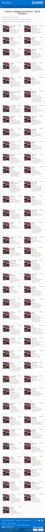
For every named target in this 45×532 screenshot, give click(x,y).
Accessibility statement (26, 520)
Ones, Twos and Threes (34, 182)
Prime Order (34, 26)
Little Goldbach (34, 78)
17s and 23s (34, 237)
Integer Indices (12, 458)
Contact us (4, 523)
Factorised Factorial (12, 483)
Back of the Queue (34, 117)
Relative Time (12, 352)
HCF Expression (34, 249)
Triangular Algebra (12, 389)
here (30, 21)
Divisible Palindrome (34, 418)
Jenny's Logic (33, 168)
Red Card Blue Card (34, 130)
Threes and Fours (12, 313)
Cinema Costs (33, 223)
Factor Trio (34, 106)
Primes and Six (34, 444)
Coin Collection (12, 363)
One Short (12, 141)
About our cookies (4, 530)
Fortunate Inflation (34, 430)
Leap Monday (13, 260)
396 (32, 325)
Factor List (12, 494)
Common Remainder (12, 249)
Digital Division (12, 130)
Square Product (12, 508)
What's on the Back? (34, 92)
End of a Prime (33, 300)
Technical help (18, 520)
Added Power (35, 362)
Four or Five (34, 260)
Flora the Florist (12, 326)
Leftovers (34, 457)
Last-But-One (35, 376)
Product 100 (13, 106)
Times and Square (12, 404)
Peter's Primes (33, 313)
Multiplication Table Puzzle (14, 93)
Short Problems (16, 17)
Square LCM (34, 469)
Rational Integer (33, 495)
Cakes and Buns (34, 142)
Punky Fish (12, 299)
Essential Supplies (34, 287)
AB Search (12, 196)
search (43, 6)
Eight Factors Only (13, 418)
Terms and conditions (11, 523)
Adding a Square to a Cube (35, 483)
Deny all (35, 529)
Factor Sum (12, 210)
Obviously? (12, 338)
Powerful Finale (12, 238)
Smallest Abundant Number (14, 182)
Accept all (41, 529)
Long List (34, 388)
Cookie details (11, 530)
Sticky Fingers (33, 404)
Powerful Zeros (34, 352)
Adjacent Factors (34, 197)
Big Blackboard (12, 275)
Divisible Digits (34, 38)
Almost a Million (12, 38)
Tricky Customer (12, 50)
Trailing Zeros (12, 223)
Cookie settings (29, 529)
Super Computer (12, 444)
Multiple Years (12, 64)
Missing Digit (35, 210)
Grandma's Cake (12, 168)
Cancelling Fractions (12, 430)
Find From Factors (12, 155)
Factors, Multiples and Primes (26, 19)
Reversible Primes (12, 117)
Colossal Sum (12, 287)
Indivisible (34, 338)
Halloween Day (34, 155)
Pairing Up (34, 63)
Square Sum (13, 376)
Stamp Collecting (12, 78)
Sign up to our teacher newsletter (8, 520)
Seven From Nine (34, 275)
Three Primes (13, 469)
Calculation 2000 (12, 27)
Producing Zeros (34, 50)
